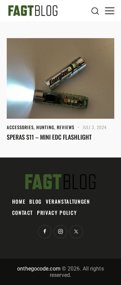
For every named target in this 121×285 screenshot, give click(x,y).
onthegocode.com (39, 268)
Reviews (65, 127)
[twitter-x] (76, 231)
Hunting (45, 127)
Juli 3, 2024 (95, 127)
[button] (109, 10)
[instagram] (60, 231)
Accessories (20, 127)
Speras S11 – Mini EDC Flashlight (49, 137)
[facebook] (44, 231)
